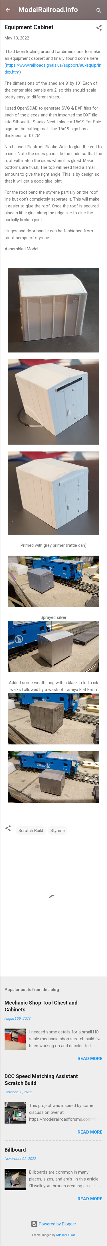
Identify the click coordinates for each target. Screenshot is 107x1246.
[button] (99, 28)
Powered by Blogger (57, 1224)
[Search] (99, 11)
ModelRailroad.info (48, 10)
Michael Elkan (66, 1235)
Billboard (15, 1150)
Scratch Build (31, 830)
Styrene (58, 830)
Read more (90, 1058)
